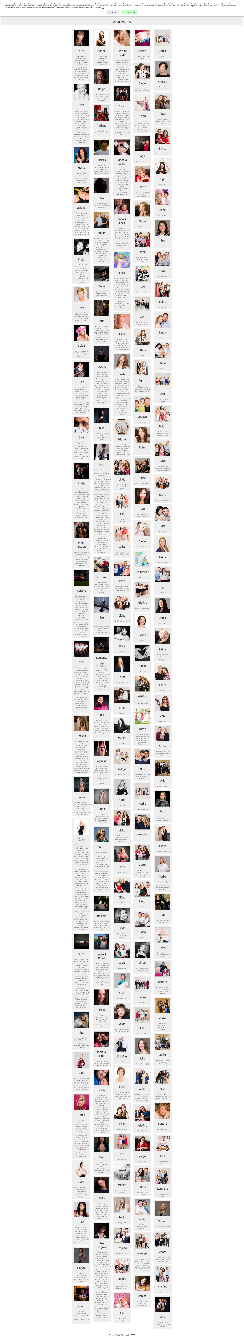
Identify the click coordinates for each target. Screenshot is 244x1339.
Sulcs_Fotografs (101, 925)
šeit (103, 8)
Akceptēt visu (129, 12)
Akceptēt (113, 12)
